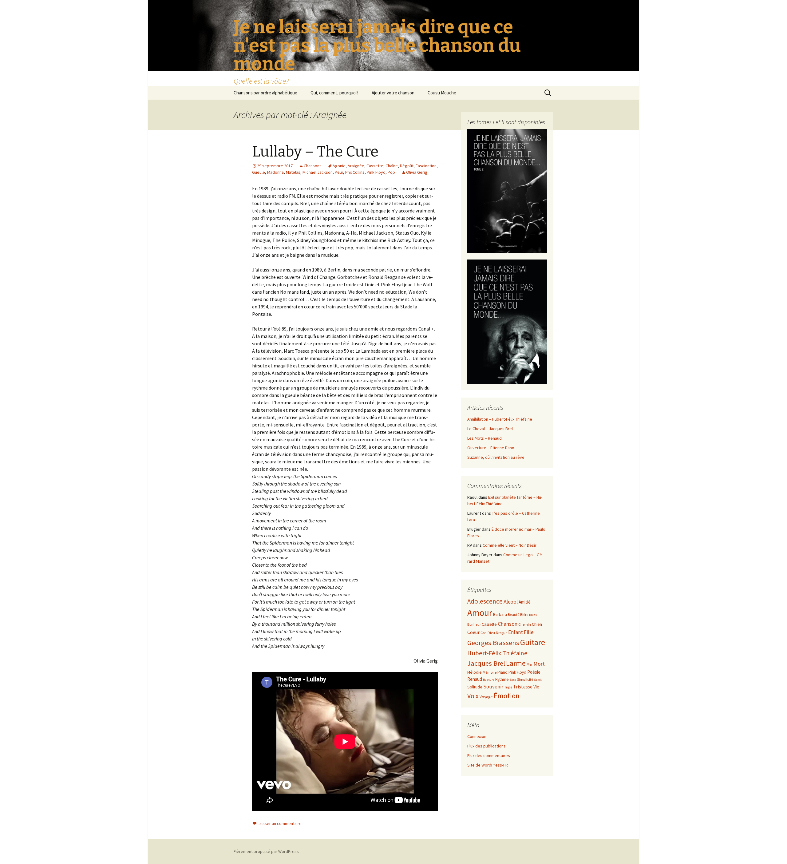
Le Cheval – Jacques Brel (490, 428)
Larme (516, 663)
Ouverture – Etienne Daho (490, 447)
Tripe (508, 687)
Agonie (339, 165)
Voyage (486, 697)
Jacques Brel (486, 663)
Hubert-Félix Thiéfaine (497, 653)
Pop (391, 172)
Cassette (374, 165)
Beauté (513, 614)
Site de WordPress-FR (487, 765)
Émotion (507, 695)
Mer (529, 664)
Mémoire (489, 672)
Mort (539, 663)
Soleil (538, 680)
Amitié (525, 602)
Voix (473, 696)
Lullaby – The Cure (315, 152)
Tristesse (522, 687)
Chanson (507, 623)
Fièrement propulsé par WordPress (266, 851)
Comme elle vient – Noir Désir (509, 545)
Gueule (258, 172)
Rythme (502, 679)
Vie (536, 687)
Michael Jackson (318, 172)
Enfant (515, 632)
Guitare (532, 642)
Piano (502, 672)
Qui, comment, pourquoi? (334, 93)
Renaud (474, 679)
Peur (339, 172)
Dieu (491, 632)
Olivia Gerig (416, 172)
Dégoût (406, 165)
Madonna (275, 172)
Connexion (476, 736)
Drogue (501, 632)
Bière (524, 614)
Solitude (474, 687)
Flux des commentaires (488, 755)
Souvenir (493, 686)
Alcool (511, 601)
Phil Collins (355, 172)
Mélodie (474, 672)
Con (484, 632)
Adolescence (485, 601)
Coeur (473, 632)
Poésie (533, 672)
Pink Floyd (376, 172)
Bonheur (474, 624)
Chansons (313, 165)
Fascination (426, 165)
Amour (479, 612)
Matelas (293, 172)
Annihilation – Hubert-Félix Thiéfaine (499, 419)
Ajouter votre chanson (393, 93)
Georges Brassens (493, 642)
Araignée (356, 165)
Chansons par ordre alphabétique (265, 93)
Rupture (488, 680)
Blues (533, 615)
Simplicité (525, 679)
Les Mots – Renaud (484, 438)
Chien (537, 624)
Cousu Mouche (442, 93)
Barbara (500, 614)
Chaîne (392, 165)
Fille (529, 632)
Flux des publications (486, 746)
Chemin (524, 624)
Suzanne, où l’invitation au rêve (495, 457)
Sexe (513, 680)
